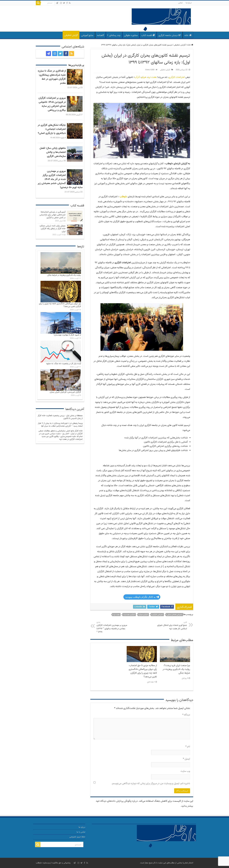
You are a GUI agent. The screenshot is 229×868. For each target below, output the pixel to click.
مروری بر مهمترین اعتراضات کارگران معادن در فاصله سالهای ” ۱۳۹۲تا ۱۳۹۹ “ (112, 627)
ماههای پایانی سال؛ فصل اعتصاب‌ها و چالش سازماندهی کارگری (53, 152)
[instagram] (61, 3)
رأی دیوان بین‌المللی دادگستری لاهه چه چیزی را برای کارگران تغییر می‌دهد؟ (60, 305)
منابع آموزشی (87, 35)
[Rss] (70, 3)
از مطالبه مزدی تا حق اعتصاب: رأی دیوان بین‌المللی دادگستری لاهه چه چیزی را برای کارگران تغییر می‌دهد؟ (143, 671)
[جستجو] (38, 2)
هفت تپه (152, 77)
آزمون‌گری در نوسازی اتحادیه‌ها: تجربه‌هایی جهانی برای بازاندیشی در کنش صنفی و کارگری (52, 214)
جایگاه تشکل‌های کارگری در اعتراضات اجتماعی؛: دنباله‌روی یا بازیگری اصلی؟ (52, 129)
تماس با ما (81, 832)
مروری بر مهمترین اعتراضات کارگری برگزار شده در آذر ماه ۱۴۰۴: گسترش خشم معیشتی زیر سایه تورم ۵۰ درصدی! (60, 179)
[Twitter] (64, 3)
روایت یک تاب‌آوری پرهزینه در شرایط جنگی (64, 275)
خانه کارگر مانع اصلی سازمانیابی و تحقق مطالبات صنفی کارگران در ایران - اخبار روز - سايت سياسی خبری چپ (60, 432)
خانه (186, 35)
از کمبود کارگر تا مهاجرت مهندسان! (67, 335)
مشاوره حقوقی (131, 35)
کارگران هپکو (143, 614)
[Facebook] (67, 3)
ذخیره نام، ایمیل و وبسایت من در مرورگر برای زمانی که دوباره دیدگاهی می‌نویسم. (150, 783)
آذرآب (137, 77)
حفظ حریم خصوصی (77, 836)
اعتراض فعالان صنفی (174, 614)
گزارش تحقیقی (71, 35)
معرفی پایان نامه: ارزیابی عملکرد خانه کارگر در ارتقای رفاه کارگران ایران (52, 228)
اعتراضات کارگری (177, 77)
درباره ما (189, 2)
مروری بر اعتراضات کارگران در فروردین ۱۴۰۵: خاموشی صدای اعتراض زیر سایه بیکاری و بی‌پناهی (52, 104)
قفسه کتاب (146, 35)
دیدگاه (186, 715)
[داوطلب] (161, 20)
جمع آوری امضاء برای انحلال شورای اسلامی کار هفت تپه (172, 625)
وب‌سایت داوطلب (43, 862)
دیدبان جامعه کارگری (168, 35)
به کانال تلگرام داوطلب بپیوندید (140, 596)
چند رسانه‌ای (115, 35)
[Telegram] (57, 3)
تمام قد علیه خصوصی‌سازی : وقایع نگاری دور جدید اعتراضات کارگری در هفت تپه (62, 438)
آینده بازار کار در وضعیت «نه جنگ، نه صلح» (63, 363)
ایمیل (186, 759)
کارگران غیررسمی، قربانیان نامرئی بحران (65, 392)
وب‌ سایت (185, 771)
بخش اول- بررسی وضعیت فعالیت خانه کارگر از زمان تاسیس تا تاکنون (60, 417)
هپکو (143, 77)
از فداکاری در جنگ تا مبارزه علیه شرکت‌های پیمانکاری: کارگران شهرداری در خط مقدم (52, 77)
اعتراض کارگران (157, 614)
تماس (180, 2)
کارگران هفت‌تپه (129, 614)
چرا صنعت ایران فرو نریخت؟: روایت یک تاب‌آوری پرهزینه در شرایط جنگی (176, 669)
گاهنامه (100, 35)
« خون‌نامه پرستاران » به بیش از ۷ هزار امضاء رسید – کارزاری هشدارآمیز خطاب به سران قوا (60, 425)
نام (187, 747)
